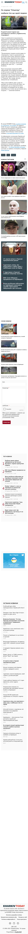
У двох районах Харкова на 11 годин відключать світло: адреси (13, 681)
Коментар (5, 388)
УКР (12, 926)
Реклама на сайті (23, 917)
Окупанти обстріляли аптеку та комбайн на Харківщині (12, 734)
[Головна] (13, 2)
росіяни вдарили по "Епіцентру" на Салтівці (13, 124)
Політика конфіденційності (8, 919)
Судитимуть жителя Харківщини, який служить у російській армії (14, 674)
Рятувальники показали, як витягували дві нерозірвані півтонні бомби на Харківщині (13, 688)
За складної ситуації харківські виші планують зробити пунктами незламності (13, 726)
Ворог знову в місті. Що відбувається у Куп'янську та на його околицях (14, 511)
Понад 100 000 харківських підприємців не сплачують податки (13, 695)
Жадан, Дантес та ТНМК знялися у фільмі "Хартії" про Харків (13, 655)
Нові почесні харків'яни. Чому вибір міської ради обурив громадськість (13, 503)
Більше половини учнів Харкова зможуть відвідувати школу (12, 668)
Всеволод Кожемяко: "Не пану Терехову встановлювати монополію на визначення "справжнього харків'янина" (13, 621)
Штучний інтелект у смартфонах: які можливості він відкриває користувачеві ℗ (13, 710)
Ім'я (4, 382)
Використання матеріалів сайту (9, 917)
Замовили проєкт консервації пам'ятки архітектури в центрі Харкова (13, 495)
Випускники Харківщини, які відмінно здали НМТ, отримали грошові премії (13, 642)
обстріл (3, 155)
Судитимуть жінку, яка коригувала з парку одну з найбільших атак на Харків (12, 266)
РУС (23, 2)
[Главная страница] (14, 906)
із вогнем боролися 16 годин (15, 133)
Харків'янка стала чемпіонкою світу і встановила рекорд (13, 629)
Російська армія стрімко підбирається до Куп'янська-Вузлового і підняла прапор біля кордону (14, 463)
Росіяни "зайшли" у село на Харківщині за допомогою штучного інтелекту (13, 487)
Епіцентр (13, 155)
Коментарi (6, 422)
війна (8, 155)
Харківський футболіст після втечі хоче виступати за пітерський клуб (13, 740)
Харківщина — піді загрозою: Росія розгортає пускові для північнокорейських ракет (13, 718)
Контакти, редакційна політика (14, 915)
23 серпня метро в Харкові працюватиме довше (12, 259)
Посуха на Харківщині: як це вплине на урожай (13, 635)
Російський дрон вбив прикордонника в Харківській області (13, 606)
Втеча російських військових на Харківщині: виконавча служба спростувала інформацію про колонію (13, 285)
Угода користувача (22, 919)
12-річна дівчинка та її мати (17, 147)
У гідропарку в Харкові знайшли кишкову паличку (13, 273)
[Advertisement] (14, 107)
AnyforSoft (18, 932)
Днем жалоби (5, 150)
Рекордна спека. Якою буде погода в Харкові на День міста (13, 613)
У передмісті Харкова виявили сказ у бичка (13, 648)
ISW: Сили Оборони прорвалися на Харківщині (12, 278)
